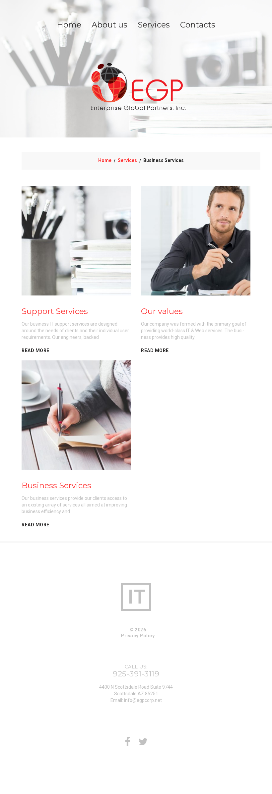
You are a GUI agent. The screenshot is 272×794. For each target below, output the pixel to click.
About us (109, 24)
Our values (162, 311)
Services (154, 24)
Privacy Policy (138, 635)
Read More (35, 350)
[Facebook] (127, 743)
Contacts (197, 24)
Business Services (56, 485)
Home (69, 24)
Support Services (55, 311)
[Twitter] (143, 743)
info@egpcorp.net (143, 700)
